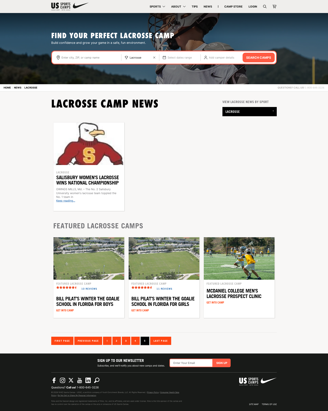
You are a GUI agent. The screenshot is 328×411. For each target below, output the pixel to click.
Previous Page (88, 340)
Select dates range (180, 57)
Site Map (254, 404)
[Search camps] (96, 380)
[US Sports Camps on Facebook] (54, 380)
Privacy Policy (153, 392)
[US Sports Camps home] (70, 6)
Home (7, 87)
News (17, 87)
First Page (62, 340)
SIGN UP (221, 363)
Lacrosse (135, 57)
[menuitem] (157, 6)
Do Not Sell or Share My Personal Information (77, 395)
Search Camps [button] (258, 57)
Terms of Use (269, 404)
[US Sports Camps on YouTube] (79, 380)
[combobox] (90, 57)
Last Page (161, 340)
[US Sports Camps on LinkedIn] (88, 380)
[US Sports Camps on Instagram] (62, 380)
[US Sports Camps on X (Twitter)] (71, 380)
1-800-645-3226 (88, 387)
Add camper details (221, 57)
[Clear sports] (154, 57)
